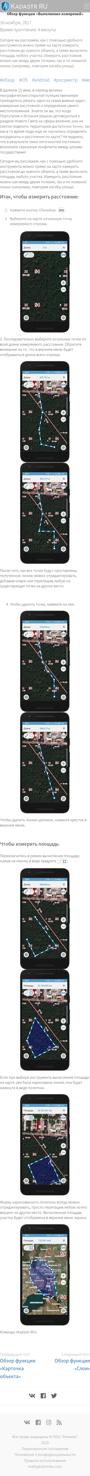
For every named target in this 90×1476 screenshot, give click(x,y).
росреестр (67, 80)
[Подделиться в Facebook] (43, 1395)
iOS (24, 80)
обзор (8, 80)
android (42, 80)
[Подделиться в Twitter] (54, 1395)
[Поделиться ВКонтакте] (32, 1395)
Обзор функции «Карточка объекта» (17, 1368)
